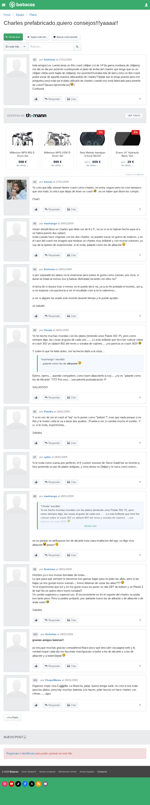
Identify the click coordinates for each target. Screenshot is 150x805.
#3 (34, 223)
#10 (35, 634)
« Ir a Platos (12, 717)
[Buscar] (77, 47)
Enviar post (14, 37)
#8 (34, 496)
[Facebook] (25, 784)
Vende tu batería (47, 771)
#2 (34, 182)
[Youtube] (11, 784)
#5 (34, 330)
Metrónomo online (68, 771)
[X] (32, 784)
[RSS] (38, 784)
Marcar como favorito (67, 37)
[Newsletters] (45, 784)
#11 (35, 680)
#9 (34, 569)
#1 (34, 59)
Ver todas (134, 115)
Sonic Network (29, 771)
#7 (34, 457)
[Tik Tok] (18, 784)
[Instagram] (5, 784)
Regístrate (12, 753)
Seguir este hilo (38, 37)
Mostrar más (90, 526)
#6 (34, 411)
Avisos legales (87, 771)
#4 (34, 269)
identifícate (28, 753)
